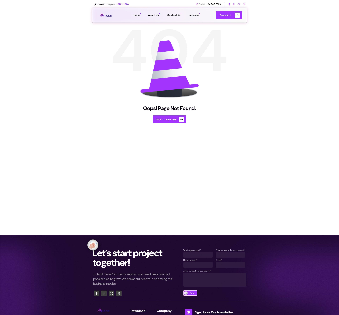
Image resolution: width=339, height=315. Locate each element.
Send (191, 293)
